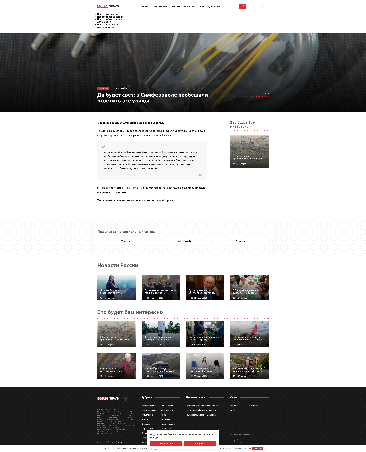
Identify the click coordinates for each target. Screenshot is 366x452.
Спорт (144, 438)
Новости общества (107, 14)
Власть (145, 419)
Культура (146, 424)
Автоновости (104, 22)
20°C (242, 6)
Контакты (254, 406)
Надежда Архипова (258, 96)
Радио (233, 410)
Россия (176, 6)
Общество (190, 6)
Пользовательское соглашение (201, 415)
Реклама (234, 406)
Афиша (164, 415)
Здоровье (165, 419)
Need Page (122, 442)
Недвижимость (168, 424)
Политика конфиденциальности (201, 410)
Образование (148, 428)
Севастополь (160, 6)
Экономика (147, 442)
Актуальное (147, 415)
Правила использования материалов (203, 406)
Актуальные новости (108, 27)
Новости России (149, 410)
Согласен (258, 449)
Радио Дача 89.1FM (210, 6)
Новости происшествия (110, 16)
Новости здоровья (107, 24)
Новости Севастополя (109, 19)
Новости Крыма (149, 406)
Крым (145, 6)
